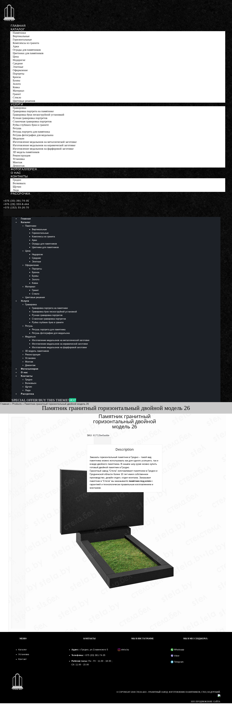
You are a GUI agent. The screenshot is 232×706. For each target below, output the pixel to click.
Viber (176, 656)
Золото (17, 83)
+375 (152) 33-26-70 (16, 207)
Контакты (19, 176)
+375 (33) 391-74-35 (16, 200)
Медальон (18, 138)
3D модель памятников (26, 152)
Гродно (17, 179)
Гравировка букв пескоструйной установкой (38, 114)
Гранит (17, 94)
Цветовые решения (24, 100)
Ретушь (17, 128)
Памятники (19, 32)
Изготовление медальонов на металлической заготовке (45, 141)
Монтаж (17, 162)
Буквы (16, 80)
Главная (18, 25)
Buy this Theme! (57, 400)
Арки (16, 46)
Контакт (22, 659)
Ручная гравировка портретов (30, 118)
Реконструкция (21, 155)
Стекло (17, 97)
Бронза (17, 77)
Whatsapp (178, 649)
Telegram (178, 662)
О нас (16, 172)
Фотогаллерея (24, 169)
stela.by (125, 649)
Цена (16, 56)
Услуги (17, 104)
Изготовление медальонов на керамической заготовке (44, 145)
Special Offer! (25, 400)
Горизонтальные (22, 39)
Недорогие (19, 60)
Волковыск (19, 183)
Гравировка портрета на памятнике (33, 111)
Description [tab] (102, 441)
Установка (19, 158)
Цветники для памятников (28, 53)
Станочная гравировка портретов (32, 121)
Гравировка (19, 107)
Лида (16, 190)
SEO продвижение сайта (205, 701)
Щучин (17, 186)
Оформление (20, 70)
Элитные (18, 66)
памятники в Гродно (144, 470)
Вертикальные (21, 36)
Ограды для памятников (27, 49)
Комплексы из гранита (26, 43)
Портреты (18, 73)
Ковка (16, 87)
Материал (18, 90)
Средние (18, 63)
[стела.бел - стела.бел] (9, 12)
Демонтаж (19, 165)
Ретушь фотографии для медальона (33, 135)
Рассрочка (20, 193)
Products (17, 403)
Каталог (18, 29)
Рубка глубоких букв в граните (31, 124)
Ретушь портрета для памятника (31, 131)
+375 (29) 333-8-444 (16, 204)
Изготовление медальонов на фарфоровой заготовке (43, 148)
